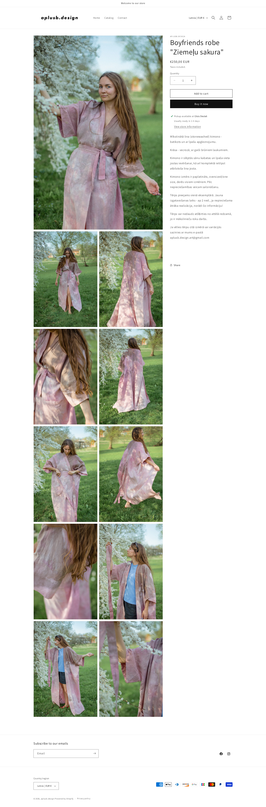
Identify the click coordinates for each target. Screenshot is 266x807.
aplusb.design (47, 798)
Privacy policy (83, 798)
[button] (213, 18)
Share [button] (177, 265)
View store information (187, 126)
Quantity (174, 73)
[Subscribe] (94, 753)
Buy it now (201, 103)
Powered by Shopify (64, 798)
